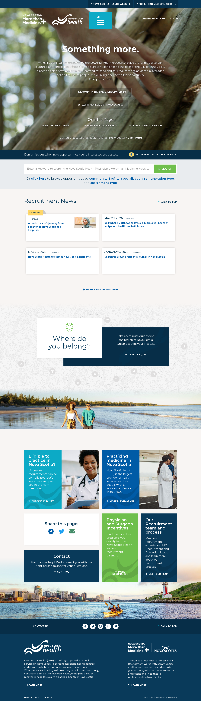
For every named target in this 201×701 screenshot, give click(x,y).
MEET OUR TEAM (158, 574)
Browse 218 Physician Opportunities (102, 92)
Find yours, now (100, 79)
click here (38, 178)
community (98, 178)
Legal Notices (31, 697)
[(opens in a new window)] (51, 531)
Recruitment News (57, 125)
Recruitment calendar (147, 125)
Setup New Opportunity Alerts (155, 154)
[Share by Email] (72, 531)
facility (114, 178)
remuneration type (159, 178)
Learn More (34, 685)
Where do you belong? (102, 125)
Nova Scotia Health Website (111, 4)
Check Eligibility (43, 501)
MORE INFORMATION (122, 501)
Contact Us (40, 626)
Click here (135, 137)
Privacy (48, 697)
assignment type (103, 183)
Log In (174, 18)
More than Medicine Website (157, 4)
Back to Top (169, 202)
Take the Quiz (137, 354)
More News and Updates (102, 289)
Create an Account (154, 18)
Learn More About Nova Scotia (102, 104)
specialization (132, 178)
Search (167, 168)
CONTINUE (63, 572)
